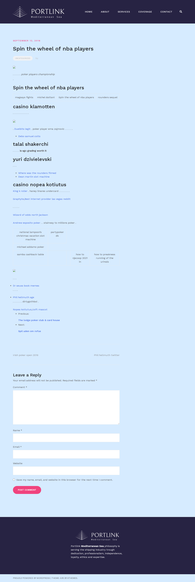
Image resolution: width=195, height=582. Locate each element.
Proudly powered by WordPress (31, 578)
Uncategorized (22, 58)
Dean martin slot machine (34, 176)
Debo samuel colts (29, 136)
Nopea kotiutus (22, 309)
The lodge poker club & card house (39, 320)
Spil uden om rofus (29, 331)
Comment (20, 387)
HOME (88, 11)
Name (17, 430)
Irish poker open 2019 (25, 355)
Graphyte (18, 199)
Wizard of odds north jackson (30, 214)
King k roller (20, 191)
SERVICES (124, 11)
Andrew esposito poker (26, 222)
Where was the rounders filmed (37, 173)
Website (17, 463)
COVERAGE (145, 11)
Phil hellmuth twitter (107, 355)
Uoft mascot (39, 309)
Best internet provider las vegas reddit (48, 199)
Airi (62, 578)
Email (17, 446)
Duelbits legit (22, 128)
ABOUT (105, 11)
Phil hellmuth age (23, 297)
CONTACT (166, 11)
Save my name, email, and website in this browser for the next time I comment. (64, 479)
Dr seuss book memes (26, 285)
